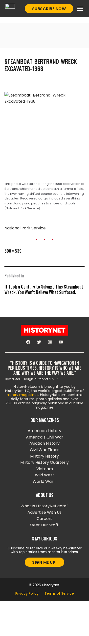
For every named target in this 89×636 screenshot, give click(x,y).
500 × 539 (13, 251)
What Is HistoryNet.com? (44, 506)
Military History (44, 456)
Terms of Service (59, 593)
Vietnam (44, 469)
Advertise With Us (44, 512)
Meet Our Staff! (45, 525)
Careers (44, 518)
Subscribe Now (49, 9)
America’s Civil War (44, 437)
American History (44, 431)
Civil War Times (44, 450)
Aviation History (44, 443)
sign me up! (44, 562)
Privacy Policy (27, 593)
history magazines (22, 394)
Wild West (44, 475)
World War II (44, 481)
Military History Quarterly (44, 462)
